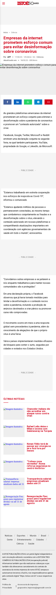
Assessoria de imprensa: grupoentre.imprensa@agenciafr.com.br (34, 586)
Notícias (8, 535)
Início (5, 33)
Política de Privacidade (7, 586)
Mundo (33, 535)
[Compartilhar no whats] (28, 102)
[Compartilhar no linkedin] (18, 102)
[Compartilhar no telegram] (38, 102)
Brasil (43, 535)
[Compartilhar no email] (49, 102)
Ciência (14, 33)
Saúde (31, 543)
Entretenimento (24, 539)
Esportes (21, 535)
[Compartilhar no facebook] (7, 102)
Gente (10, 539)
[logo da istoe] (28, 3)
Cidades (40, 539)
